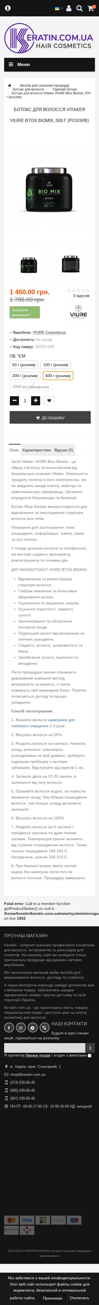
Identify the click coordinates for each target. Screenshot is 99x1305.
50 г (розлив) (23, 365)
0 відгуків (81, 295)
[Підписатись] (90, 1048)
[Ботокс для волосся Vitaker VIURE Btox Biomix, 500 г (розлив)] (49, 187)
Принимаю (52, 1298)
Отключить (79, 1298)
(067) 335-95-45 (22, 1098)
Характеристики (36, 450)
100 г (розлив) (55, 365)
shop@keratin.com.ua (27, 1074)
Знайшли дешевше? (21, 312)
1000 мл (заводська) (30, 386)
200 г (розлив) (25, 375)
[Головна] (9, 85)
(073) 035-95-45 (22, 1082)
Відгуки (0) (63, 450)
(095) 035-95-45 (22, 1090)
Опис (14, 450)
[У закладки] (49, 400)
